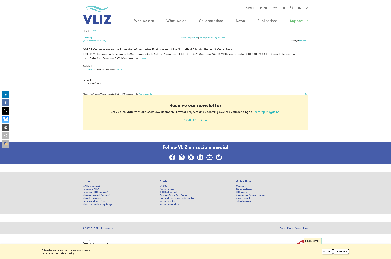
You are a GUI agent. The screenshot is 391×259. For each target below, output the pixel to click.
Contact (250, 8)
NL (299, 8)
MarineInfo (241, 186)
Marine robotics (167, 202)
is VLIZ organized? (91, 186)
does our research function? (96, 195)
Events (263, 8)
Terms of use (301, 228)
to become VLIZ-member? (95, 192)
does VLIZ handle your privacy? (97, 205)
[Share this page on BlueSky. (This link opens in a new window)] (5, 119)
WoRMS (163, 186)
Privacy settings (312, 241)
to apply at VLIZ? (91, 189)
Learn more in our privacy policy (58, 253)
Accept (327, 251)
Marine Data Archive (169, 205)
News (240, 21)
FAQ (275, 8)
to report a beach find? (94, 202)
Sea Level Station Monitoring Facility (177, 198)
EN (307, 8)
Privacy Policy (286, 228)
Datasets (209, 38)
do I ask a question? (92, 198)
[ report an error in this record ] (94, 41)
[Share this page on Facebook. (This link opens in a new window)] (5, 102)
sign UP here (193, 120)
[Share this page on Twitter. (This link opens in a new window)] (5, 111)
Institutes (194, 38)
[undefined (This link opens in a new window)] (5, 144)
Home (86, 31)
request (120, 69)
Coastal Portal (243, 198)
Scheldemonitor (243, 202)
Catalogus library (244, 189)
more (144, 58)
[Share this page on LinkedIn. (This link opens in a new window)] (5, 94)
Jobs (284, 8)
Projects (217, 38)
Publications (185, 38)
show (305, 41)
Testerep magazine (266, 112)
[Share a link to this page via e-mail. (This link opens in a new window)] (5, 127)
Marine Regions (167, 189)
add (300, 41)
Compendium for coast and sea (250, 195)
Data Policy (87, 38)
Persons (202, 38)
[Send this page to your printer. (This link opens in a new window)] (5, 135)
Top (306, 94)
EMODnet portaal (168, 192)
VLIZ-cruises (242, 192)
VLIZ (90, 69)
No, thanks (340, 251)
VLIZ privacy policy (146, 94)
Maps (223, 38)
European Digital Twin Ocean (173, 195)
